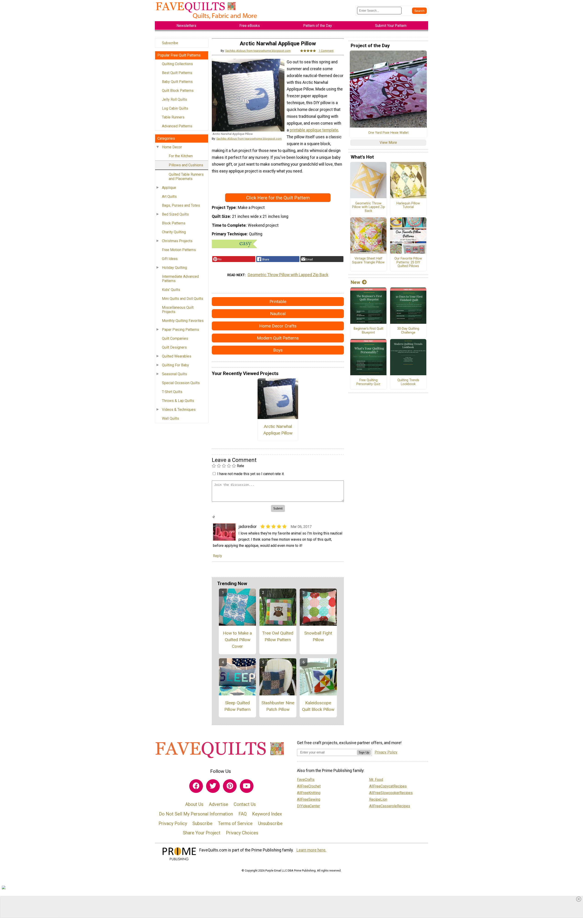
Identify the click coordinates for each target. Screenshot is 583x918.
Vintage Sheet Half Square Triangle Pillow (368, 260)
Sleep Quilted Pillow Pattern (237, 706)
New (355, 282)
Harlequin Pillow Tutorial (408, 205)
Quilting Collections (177, 64)
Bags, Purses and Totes (181, 205)
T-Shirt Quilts (172, 392)
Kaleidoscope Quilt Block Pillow (318, 706)
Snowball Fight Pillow (318, 636)
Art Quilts (169, 196)
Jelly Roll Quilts (174, 99)
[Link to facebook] (196, 786)
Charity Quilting (174, 232)
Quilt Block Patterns (178, 90)
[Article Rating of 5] (308, 50)
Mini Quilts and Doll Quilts (182, 298)
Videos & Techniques (179, 409)
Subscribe (170, 43)
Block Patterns (173, 223)
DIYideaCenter (308, 806)
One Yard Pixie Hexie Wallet (388, 133)
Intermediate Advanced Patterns (180, 278)
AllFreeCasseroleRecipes (389, 806)
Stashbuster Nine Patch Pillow (277, 706)
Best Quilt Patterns (177, 73)
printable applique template (314, 130)
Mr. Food (376, 779)
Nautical (278, 313)
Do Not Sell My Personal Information (196, 814)
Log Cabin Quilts (175, 108)
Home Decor (172, 147)
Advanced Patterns (177, 126)
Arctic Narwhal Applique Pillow (277, 430)
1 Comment (326, 50)
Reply (217, 556)
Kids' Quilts (171, 290)
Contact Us (245, 804)
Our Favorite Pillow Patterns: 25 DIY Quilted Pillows (408, 262)
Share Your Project (201, 833)
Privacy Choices (242, 833)
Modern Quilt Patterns (278, 338)
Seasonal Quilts (174, 374)
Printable (277, 301)
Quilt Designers (174, 347)
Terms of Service (235, 823)
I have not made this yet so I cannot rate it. (250, 474)
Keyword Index (267, 814)
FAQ (242, 814)
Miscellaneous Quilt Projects (178, 309)
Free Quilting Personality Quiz (368, 382)
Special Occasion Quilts (181, 383)
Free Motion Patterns (179, 250)
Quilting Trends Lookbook (408, 382)
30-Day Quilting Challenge (408, 330)
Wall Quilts (170, 418)
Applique (169, 187)
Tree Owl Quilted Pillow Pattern (277, 636)
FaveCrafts (306, 779)
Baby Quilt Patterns (177, 82)
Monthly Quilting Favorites (183, 321)
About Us (194, 804)
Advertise (218, 804)
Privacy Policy (173, 823)
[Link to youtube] (246, 786)
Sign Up (364, 752)
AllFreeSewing (308, 799)
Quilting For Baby (175, 365)
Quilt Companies (175, 338)
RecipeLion (378, 799)
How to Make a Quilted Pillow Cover (237, 639)
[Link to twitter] (213, 786)
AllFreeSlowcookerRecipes (391, 793)
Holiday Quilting (174, 267)
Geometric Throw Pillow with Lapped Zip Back (288, 275)
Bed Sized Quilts (175, 214)
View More (388, 142)
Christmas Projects (177, 241)
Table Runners (173, 117)
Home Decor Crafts (278, 326)
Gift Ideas (170, 259)
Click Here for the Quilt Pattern (278, 198)
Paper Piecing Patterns (180, 329)
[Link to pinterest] (230, 786)
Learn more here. (311, 850)
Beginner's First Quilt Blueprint (368, 330)
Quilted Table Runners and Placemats (186, 176)
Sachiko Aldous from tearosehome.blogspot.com (258, 50)
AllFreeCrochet (309, 786)
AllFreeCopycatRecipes (388, 786)
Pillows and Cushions (186, 165)
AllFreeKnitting (308, 793)
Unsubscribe (270, 823)
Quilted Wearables (176, 356)
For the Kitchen (181, 156)
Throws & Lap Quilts (178, 401)
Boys (278, 350)
